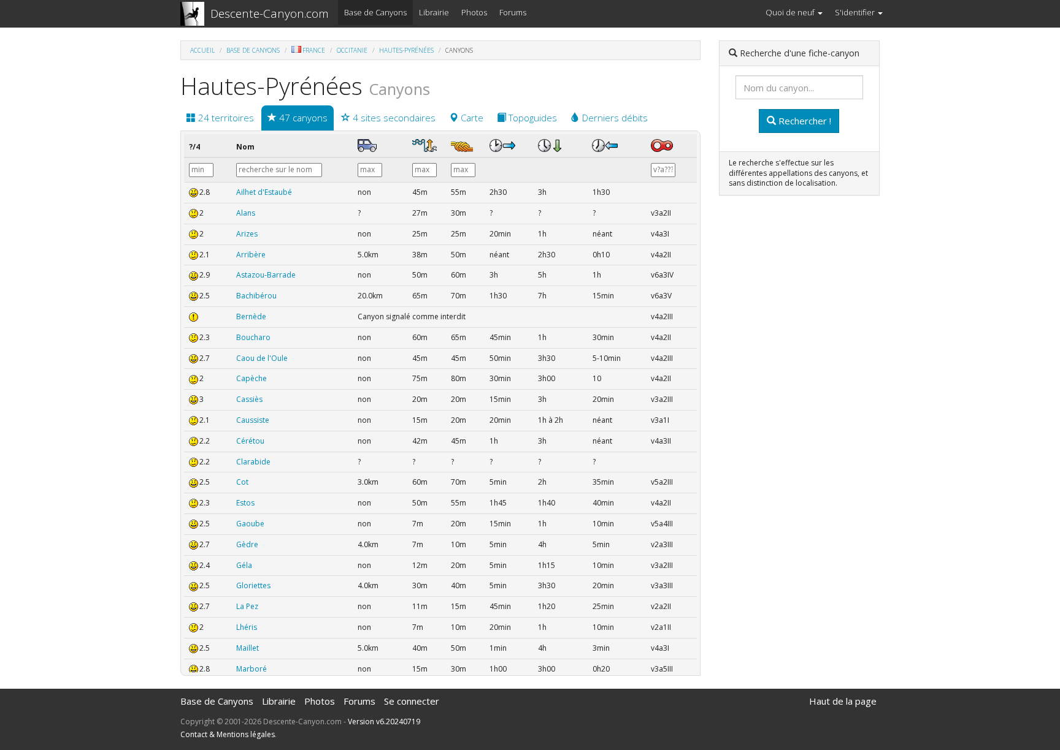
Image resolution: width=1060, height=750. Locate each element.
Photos (474, 12)
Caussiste (252, 420)
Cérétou (250, 441)
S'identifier (856, 12)
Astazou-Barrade (266, 275)
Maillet (247, 648)
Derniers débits (614, 118)
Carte (470, 118)
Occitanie (352, 50)
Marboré (251, 669)
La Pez (247, 606)
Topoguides (531, 118)
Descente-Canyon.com (269, 13)
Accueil (202, 50)
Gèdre (247, 544)
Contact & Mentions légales (227, 734)
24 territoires (225, 118)
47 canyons (302, 118)
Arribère (251, 254)
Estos (245, 503)
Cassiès (249, 399)
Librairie (434, 12)
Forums (512, 12)
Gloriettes (253, 585)
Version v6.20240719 (384, 721)
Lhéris (246, 627)
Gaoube (250, 523)
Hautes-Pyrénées (406, 50)
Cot (242, 482)
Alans (245, 213)
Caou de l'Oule (262, 358)
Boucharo (253, 337)
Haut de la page (843, 701)
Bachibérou (256, 295)
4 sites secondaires (393, 118)
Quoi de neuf (791, 12)
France (313, 50)
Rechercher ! (803, 121)
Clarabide (253, 461)
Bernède (251, 316)
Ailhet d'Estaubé (264, 192)
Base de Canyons (375, 12)
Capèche (251, 378)
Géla (244, 565)
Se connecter (411, 701)
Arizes (247, 234)
